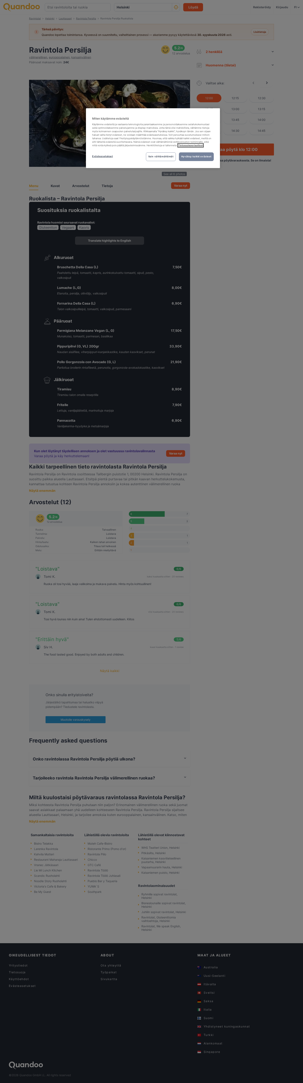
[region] (153, 138)
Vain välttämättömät (161, 156)
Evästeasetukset (102, 156)
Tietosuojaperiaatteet (190, 145)
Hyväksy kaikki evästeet (196, 156)
